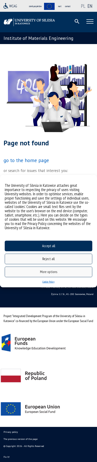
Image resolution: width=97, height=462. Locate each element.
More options (48, 272)
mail (59, 6)
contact (67, 6)
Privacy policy (11, 431)
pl (83, 6)
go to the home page (26, 160)
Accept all (48, 246)
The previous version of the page (20, 439)
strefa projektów (35, 6)
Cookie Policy (48, 281)
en (90, 6)
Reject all (48, 259)
